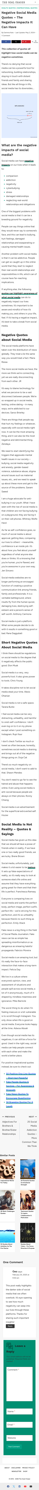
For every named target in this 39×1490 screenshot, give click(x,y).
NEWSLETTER (16, 1471)
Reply (10, 1326)
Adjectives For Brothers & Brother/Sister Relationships (9, 1125)
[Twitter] (14, 1486)
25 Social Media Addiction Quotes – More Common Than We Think (29, 1131)
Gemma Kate (9, 33)
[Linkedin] (19, 1486)
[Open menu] (35, 2)
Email (11, 1424)
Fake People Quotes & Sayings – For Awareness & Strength (20, 1085)
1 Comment (6, 36)
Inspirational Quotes (27, 8)
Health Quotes (9, 8)
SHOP (25, 1471)
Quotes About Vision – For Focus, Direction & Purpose (27, 1246)
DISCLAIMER (15, 1468)
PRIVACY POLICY (28, 1468)
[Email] (31, 1486)
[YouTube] (25, 1486)
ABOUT (7, 1468)
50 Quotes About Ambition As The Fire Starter (6, 1246)
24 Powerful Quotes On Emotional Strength (28, 1183)
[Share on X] (16, 41)
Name (11, 1411)
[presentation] (7, 1169)
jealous (31, 867)
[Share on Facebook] (6, 41)
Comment (13, 1369)
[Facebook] (8, 1486)
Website (11, 1437)
